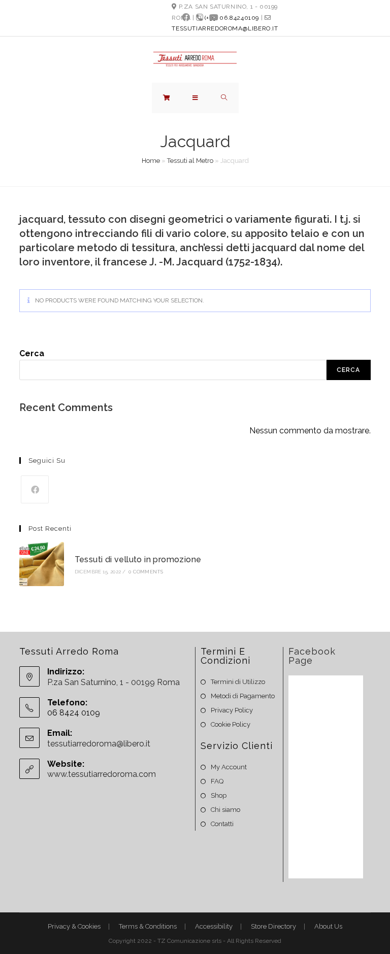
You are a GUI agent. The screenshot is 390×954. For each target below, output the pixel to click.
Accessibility (214, 926)
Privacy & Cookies (74, 926)
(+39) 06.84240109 (232, 17)
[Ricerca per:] (224, 98)
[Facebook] (186, 18)
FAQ (217, 781)
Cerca (31, 353)
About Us (328, 926)
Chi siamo (225, 809)
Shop (218, 795)
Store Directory (273, 926)
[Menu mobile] (195, 98)
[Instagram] (199, 18)
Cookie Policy (230, 724)
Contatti (222, 824)
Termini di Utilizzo (238, 682)
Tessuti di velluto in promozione (138, 559)
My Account (229, 767)
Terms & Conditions (148, 926)
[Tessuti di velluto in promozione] (41, 564)
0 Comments (145, 571)
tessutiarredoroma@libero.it (225, 28)
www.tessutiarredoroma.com (101, 774)
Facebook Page (312, 656)
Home (151, 160)
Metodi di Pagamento (243, 696)
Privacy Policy (232, 710)
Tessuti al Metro (190, 160)
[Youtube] (212, 18)
